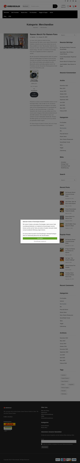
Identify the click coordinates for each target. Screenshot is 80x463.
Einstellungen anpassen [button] (40, 241)
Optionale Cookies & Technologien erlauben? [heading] (34, 221)
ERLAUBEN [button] (40, 238)
